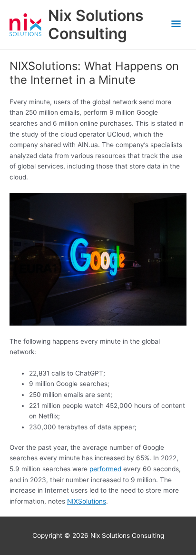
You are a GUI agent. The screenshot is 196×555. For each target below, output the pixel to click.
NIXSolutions (86, 501)
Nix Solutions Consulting (96, 24)
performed (105, 469)
